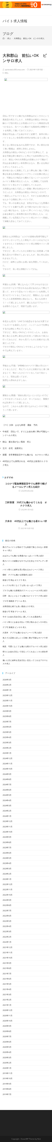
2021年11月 (7, 952)
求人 (7, 73)
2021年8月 (7, 968)
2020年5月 (7, 1047)
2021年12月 (7, 947)
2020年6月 (7, 1041)
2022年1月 (7, 942)
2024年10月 (7, 768)
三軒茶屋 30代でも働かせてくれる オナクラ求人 (26, 504)
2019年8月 (7, 1089)
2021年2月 (7, 999)
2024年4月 (7, 800)
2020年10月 (7, 1020)
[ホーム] (3, 38)
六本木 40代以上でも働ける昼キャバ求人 (26, 523)
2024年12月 (7, 758)
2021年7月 (7, 973)
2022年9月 (7, 900)
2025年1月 (7, 753)
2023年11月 (7, 826)
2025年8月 (7, 716)
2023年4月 (7, 863)
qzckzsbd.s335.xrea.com (15, 69)
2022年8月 (7, 905)
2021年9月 (7, 963)
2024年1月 (7, 816)
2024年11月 (7, 763)
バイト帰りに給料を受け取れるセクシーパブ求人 (23, 569)
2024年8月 (7, 779)
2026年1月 (7, 690)
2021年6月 (7, 978)
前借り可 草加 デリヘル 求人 (14, 611)
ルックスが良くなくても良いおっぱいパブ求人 (22, 585)
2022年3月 (7, 931)
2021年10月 (7, 957)
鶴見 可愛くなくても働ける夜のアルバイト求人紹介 (25, 646)
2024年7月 (7, 784)
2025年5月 (7, 732)
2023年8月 (7, 842)
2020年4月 (7, 1052)
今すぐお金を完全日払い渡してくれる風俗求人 (22, 616)
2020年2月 (7, 1062)
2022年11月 (7, 889)
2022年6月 (7, 915)
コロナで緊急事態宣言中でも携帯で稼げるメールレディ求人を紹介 (26, 485)
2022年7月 (7, 910)
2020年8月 (7, 1031)
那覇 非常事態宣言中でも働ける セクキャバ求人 (26, 454)
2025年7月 (7, 721)
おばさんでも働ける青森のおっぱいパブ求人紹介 (23, 555)
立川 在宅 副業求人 (13, 448)
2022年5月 (7, 921)
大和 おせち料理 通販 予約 (23, 425)
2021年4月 (7, 989)
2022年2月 (7, 936)
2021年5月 (7, 984)
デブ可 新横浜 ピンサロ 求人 (14, 627)
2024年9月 (7, 774)
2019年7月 (7, 1094)
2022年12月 (7, 884)
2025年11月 (7, 700)
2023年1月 (7, 879)
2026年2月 (7, 684)
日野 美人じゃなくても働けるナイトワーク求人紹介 (25, 596)
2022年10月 (7, 894)
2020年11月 (7, 1015)
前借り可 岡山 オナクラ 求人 (14, 580)
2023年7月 (7, 847)
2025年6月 (7, 726)
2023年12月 (7, 821)
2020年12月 (7, 1010)
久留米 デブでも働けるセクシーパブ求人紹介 (22, 632)
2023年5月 (7, 858)
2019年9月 (7, 1083)
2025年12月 (7, 695)
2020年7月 (7, 1036)
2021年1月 (7, 1005)
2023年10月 (7, 831)
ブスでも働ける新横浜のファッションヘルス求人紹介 (25, 590)
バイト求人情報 (15, 20)
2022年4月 (7, 926)
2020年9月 (7, 1026)
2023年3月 (7, 868)
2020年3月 (7, 1057)
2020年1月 (7, 1068)
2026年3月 (7, 679)
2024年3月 (7, 805)
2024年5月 (7, 795)
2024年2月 (7, 810)
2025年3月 (7, 742)
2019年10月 (7, 1078)
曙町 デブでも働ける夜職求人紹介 (18, 574)
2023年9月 (7, 837)
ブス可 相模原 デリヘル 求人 (14, 601)
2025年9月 (7, 711)
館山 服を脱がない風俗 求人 (17, 441)
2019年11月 (7, 1073)
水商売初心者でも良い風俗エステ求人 (19, 606)
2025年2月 (7, 748)
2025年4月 (7, 737)
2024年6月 (7, 789)
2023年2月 (7, 873)
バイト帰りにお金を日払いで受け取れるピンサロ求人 (25, 622)
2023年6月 (7, 853)
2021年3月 (7, 994)
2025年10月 (7, 706)
